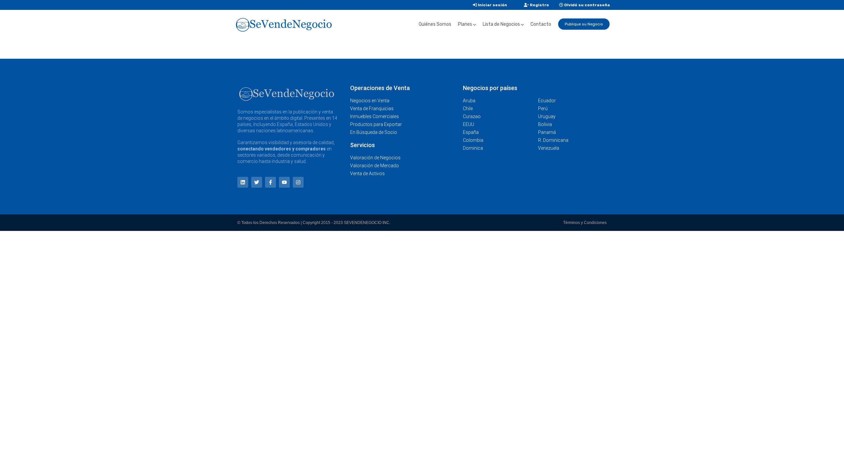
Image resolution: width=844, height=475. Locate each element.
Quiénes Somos (435, 24)
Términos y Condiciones (585, 222)
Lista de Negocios (501, 24)
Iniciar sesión (492, 5)
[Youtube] (284, 182)
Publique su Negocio (584, 24)
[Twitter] (256, 182)
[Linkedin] (242, 182)
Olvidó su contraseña (586, 5)
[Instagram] (298, 182)
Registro (539, 5)
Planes (465, 24)
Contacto (540, 24)
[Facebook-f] (270, 182)
